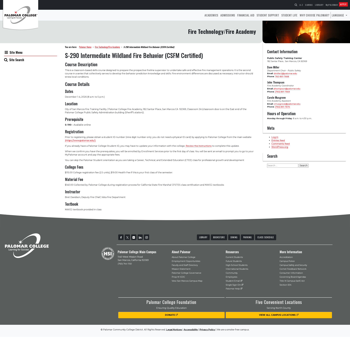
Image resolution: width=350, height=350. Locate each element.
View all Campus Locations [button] (277, 315)
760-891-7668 (282, 76)
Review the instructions (199, 146)
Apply (343, 4)
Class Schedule (265, 237)
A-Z (301, 4)
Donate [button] (170, 315)
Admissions (227, 15)
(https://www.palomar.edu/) (80, 140)
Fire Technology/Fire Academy (107, 47)
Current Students (234, 257)
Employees (231, 277)
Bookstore (219, 237)
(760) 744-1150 (125, 264)
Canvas (309, 4)
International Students (237, 269)
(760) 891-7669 (282, 91)
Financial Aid (245, 15)
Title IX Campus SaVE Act (292, 281)
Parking (247, 237)
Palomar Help (233, 288)
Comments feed (280, 143)
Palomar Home (85, 47)
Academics (211, 15)
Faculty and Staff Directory (185, 265)
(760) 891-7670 (282, 107)
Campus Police (287, 261)
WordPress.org (279, 147)
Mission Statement (181, 269)
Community (232, 273)
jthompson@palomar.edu (287, 88)
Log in (274, 137)
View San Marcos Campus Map (187, 281)
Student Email (233, 281)
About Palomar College (183, 257)
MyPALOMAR (332, 4)
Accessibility (191, 329)
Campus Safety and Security (293, 265)
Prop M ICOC (178, 277)
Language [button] (338, 15)
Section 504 (285, 285)
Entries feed (278, 140)
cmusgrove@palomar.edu (287, 104)
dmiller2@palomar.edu (285, 73)
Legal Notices (174, 329)
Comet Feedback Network (293, 269)
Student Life (289, 15)
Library (319, 4)
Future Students (234, 261)
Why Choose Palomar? (314, 15)
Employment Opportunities (186, 261)
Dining (234, 237)
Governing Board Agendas (293, 277)
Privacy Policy (207, 329)
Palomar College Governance (186, 273)
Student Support (268, 15)
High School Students (236, 265)
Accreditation (286, 257)
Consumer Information (291, 273)
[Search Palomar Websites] (296, 5)
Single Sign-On (233, 285)
